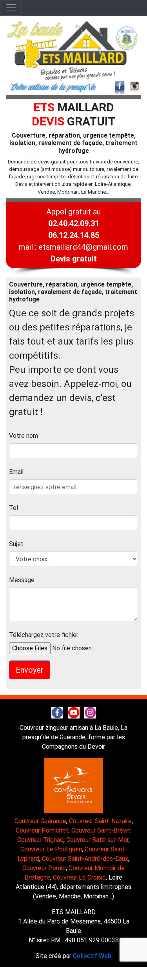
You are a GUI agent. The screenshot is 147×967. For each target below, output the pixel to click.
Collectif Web (92, 956)
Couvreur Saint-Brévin (101, 830)
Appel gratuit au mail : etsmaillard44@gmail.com (73, 235)
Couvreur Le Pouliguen (51, 849)
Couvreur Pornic (44, 868)
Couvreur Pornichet (42, 830)
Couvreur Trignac (40, 840)
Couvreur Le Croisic (79, 877)
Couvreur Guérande (40, 821)
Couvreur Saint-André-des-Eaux (85, 858)
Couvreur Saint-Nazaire (100, 821)
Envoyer (30, 670)
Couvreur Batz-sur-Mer (97, 840)
